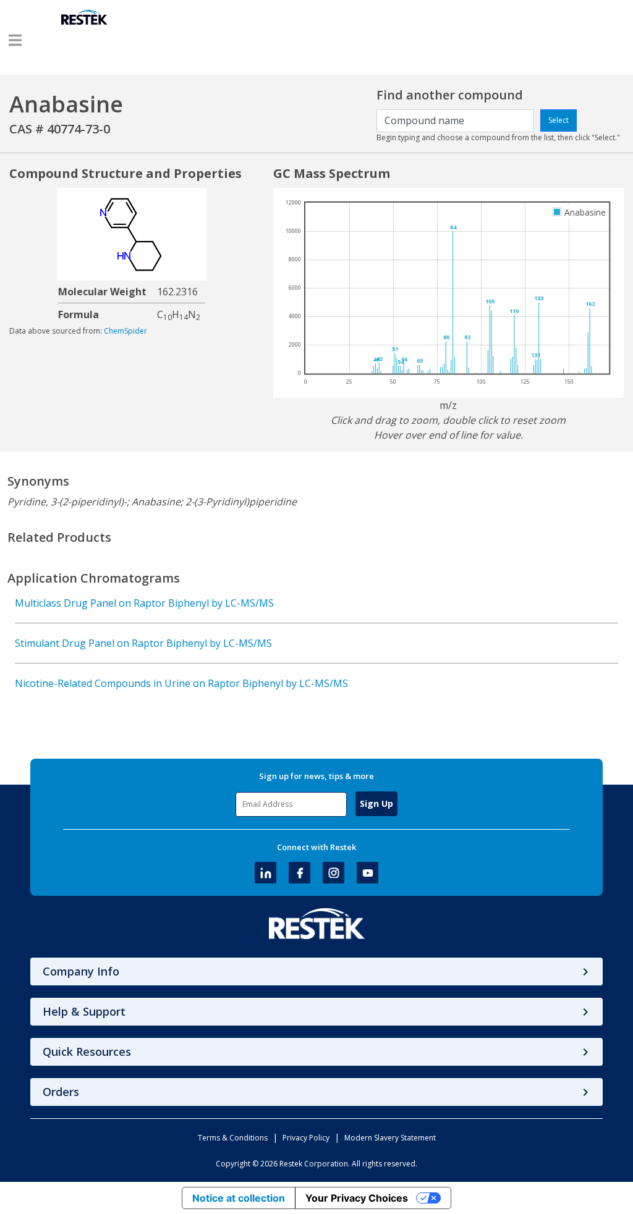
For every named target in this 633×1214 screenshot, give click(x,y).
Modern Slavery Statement (390, 1137)
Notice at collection (238, 1198)
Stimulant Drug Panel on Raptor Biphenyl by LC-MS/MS (143, 643)
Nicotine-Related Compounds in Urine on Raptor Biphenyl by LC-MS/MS (181, 683)
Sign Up (376, 803)
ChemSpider (125, 331)
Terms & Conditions (233, 1137)
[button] (15, 40)
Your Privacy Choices (356, 1198)
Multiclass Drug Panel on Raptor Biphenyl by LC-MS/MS (144, 603)
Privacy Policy (306, 1137)
